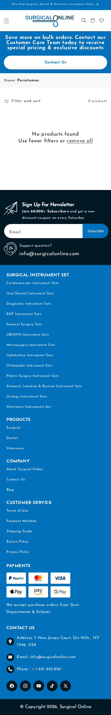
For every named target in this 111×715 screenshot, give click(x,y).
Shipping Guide (19, 531)
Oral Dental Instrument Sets (30, 293)
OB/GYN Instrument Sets (27, 334)
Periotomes (28, 80)
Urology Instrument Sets (26, 396)
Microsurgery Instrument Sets (30, 345)
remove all (80, 141)
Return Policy (17, 541)
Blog (10, 490)
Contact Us (56, 62)
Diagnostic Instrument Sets (28, 303)
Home (9, 80)
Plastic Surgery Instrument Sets (32, 376)
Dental (12, 438)
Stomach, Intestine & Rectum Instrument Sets (44, 386)
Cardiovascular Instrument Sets (32, 283)
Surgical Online (75, 707)
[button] (6, 20)
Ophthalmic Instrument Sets (29, 355)
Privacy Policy (17, 552)
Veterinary (15, 448)
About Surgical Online (24, 469)
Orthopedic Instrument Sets (29, 365)
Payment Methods (21, 521)
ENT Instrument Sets (23, 314)
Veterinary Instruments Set (28, 407)
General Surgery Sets (24, 324)
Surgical (13, 427)
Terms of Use (17, 510)
